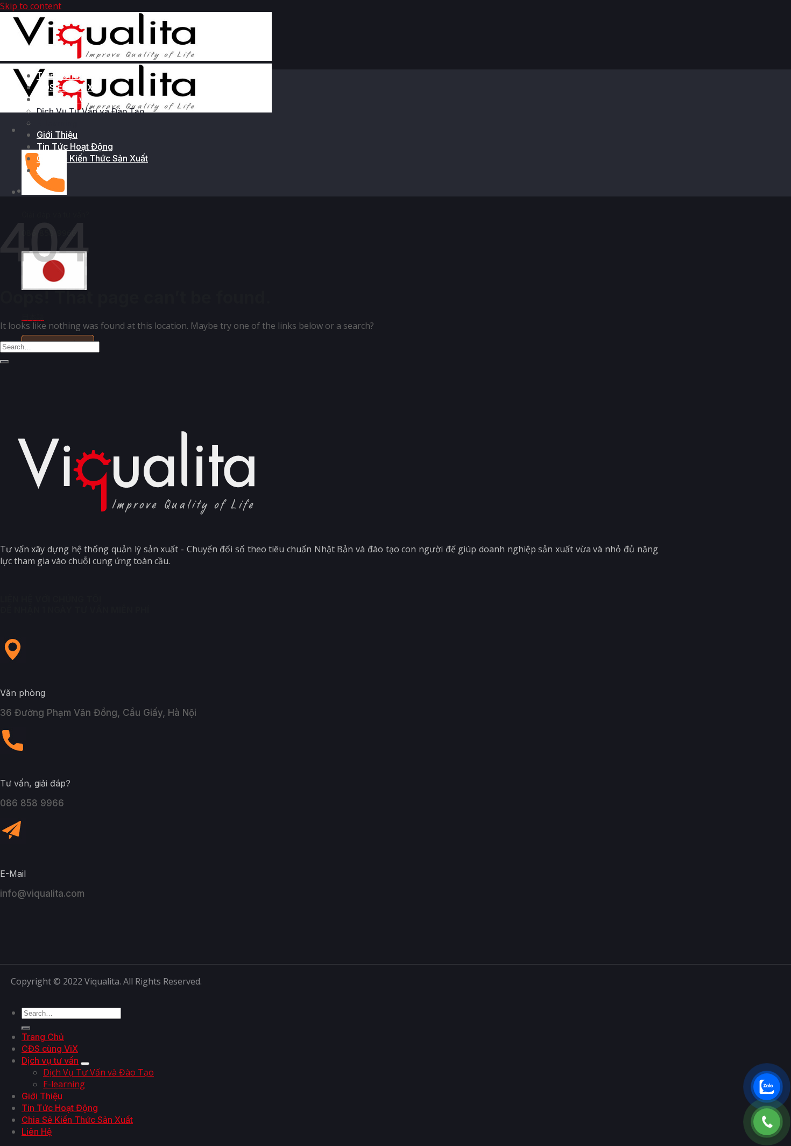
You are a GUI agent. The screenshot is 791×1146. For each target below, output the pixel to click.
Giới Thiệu (57, 134)
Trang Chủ (58, 75)
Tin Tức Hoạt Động (75, 146)
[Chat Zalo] (766, 1086)
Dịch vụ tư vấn (65, 99)
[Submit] (4, 361)
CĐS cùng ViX (65, 87)
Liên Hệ (52, 170)
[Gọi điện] (766, 1121)
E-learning (57, 123)
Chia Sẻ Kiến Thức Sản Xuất (92, 158)
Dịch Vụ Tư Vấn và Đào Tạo (90, 111)
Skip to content (30, 6)
